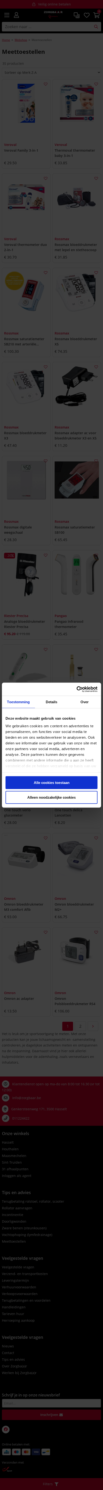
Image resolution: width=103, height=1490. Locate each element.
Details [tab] (51, 702)
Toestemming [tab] (18, 702)
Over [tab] (84, 702)
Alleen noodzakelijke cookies (51, 797)
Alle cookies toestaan (51, 783)
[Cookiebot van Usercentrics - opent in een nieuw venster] (76, 689)
